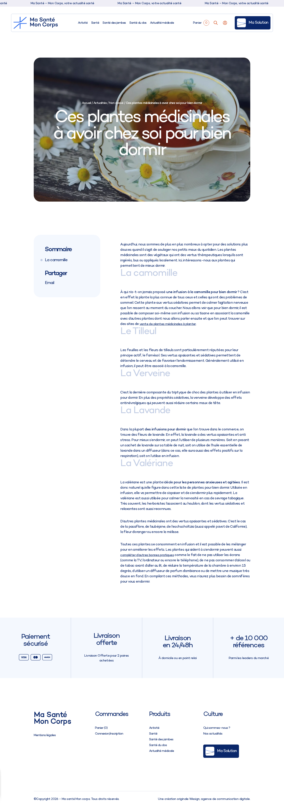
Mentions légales (45, 735)
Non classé (116, 103)
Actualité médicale (162, 23)
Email (49, 283)
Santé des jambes (114, 23)
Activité (83, 23)
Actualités (100, 103)
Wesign (194, 799)
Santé (95, 23)
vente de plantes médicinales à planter (168, 324)
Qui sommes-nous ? (216, 728)
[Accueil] (36, 22)
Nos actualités (212, 734)
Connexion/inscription (109, 734)
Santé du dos (137, 23)
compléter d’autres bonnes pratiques (147, 555)
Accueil (86, 103)
